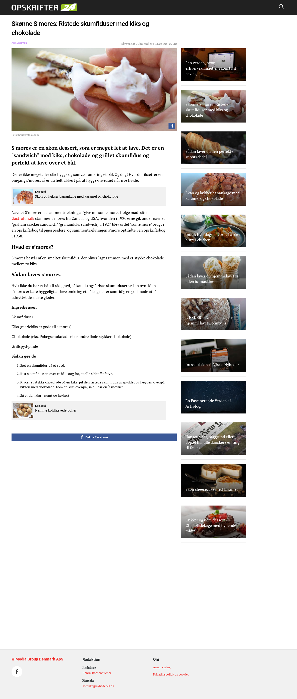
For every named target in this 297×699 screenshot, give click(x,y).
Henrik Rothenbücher (96, 673)
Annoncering (161, 667)
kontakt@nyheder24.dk (98, 686)
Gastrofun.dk (23, 218)
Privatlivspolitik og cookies (171, 674)
